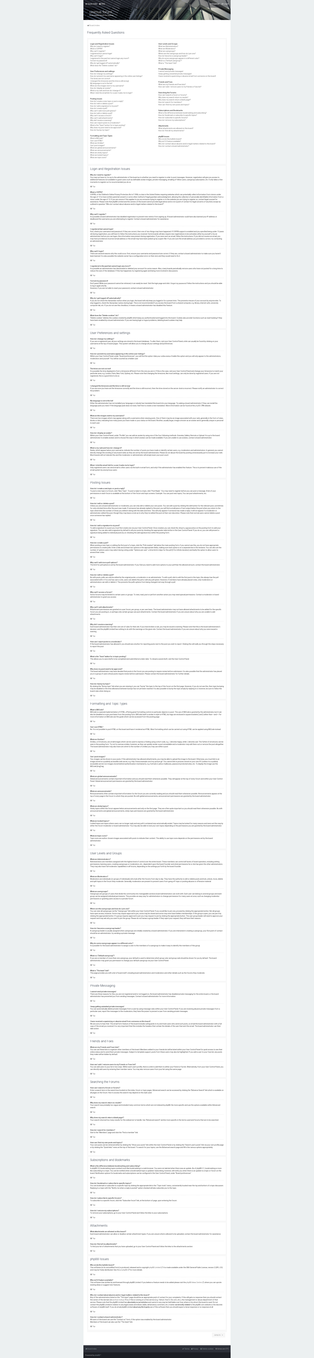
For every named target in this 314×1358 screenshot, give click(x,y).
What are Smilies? (97, 143)
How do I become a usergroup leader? (172, 56)
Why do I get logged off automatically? (105, 63)
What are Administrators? (168, 46)
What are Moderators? (167, 49)
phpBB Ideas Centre (194, 1282)
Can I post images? (97, 145)
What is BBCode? (96, 138)
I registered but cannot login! (101, 54)
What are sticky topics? (99, 153)
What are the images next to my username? (107, 86)
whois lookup (119, 1300)
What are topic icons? (98, 157)
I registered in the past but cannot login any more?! (109, 58)
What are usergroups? (166, 51)
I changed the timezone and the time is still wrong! (109, 81)
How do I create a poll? (98, 108)
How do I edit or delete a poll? (101, 113)
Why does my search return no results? (173, 97)
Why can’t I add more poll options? (103, 111)
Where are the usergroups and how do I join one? (177, 54)
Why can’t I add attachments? (101, 118)
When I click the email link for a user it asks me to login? (111, 93)
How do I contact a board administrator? (173, 146)
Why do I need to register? (100, 46)
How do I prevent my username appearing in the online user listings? (116, 76)
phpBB (197, 406)
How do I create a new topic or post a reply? (106, 101)
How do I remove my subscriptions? (172, 120)
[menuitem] (102, 4)
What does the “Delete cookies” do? (103, 66)
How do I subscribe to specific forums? (173, 118)
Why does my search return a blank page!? (174, 100)
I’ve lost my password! (98, 61)
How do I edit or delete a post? (101, 104)
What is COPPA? (96, 49)
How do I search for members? (170, 102)
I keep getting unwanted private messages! (175, 74)
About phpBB (122, 1270)
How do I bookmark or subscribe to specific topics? (177, 115)
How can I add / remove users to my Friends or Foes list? (179, 87)
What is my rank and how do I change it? (105, 91)
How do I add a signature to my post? (104, 106)
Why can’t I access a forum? (100, 116)
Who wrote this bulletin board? (170, 139)
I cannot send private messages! (170, 71)
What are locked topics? (99, 155)
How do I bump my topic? (99, 130)
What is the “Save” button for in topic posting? (107, 125)
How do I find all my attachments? (171, 131)
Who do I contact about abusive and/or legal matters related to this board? (187, 144)
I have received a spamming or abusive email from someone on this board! (187, 76)
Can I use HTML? (96, 141)
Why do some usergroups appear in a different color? (178, 58)
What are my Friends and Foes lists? (172, 84)
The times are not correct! (100, 79)
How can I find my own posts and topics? (173, 105)
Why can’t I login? (96, 56)
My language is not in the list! (101, 83)
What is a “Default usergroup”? (170, 61)
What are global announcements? (103, 148)
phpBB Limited (155, 1267)
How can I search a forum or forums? (172, 95)
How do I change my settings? (101, 74)
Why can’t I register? (97, 51)
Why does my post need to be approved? (105, 128)
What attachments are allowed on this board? (175, 128)
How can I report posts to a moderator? (105, 123)
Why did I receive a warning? (101, 120)
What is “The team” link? (167, 63)
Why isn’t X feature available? (169, 141)
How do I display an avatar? (100, 88)
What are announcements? (100, 150)
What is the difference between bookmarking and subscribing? (182, 113)
